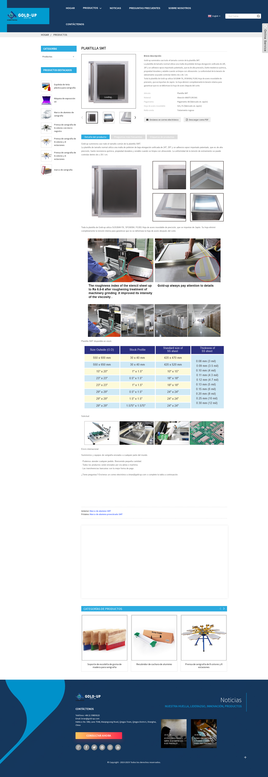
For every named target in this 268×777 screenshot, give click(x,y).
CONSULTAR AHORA (98, 735)
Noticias (115, 8)
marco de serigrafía (63, 169)
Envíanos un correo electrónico (164, 119)
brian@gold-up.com (90, 718)
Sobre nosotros (179, 8)
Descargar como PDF (198, 119)
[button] (135, 117)
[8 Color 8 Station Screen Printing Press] (203, 637)
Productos (90, 8)
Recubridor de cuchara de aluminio (154, 664)
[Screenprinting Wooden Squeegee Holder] (104, 637)
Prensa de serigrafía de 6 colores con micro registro (65, 128)
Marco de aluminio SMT (100, 511)
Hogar (70, 8)
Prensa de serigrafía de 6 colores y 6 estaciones (65, 155)
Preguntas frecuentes (144, 8)
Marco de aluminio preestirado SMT (106, 514)
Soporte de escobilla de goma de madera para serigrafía (104, 666)
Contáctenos (75, 24)
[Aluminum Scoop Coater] (154, 637)
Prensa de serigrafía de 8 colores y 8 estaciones (65, 142)
